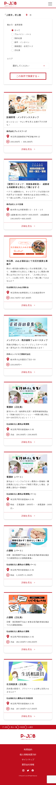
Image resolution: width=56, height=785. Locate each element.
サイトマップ (28, 759)
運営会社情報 (28, 764)
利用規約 (28, 749)
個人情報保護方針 (28, 754)
